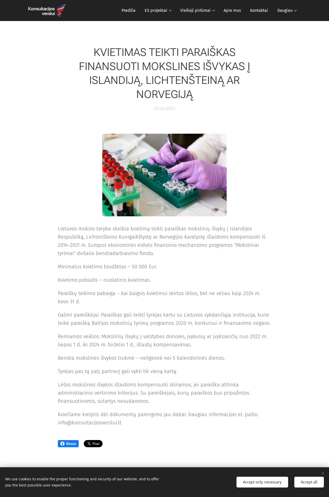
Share (71, 444)
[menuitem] (128, 10)
